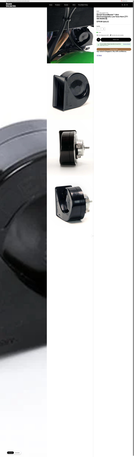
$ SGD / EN (124, 1)
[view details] (93, 236)
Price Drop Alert (114, 49)
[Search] (122, 5)
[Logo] (11, 4)
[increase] (103, 29)
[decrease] (98, 29)
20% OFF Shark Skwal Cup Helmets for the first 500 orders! (18, 1)
